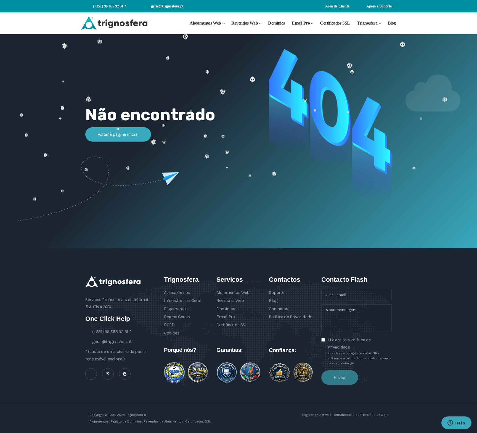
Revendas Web (244, 23)
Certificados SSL (335, 23)
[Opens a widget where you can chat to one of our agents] (456, 423)
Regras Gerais (177, 316)
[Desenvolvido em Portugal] (250, 372)
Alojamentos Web (205, 23)
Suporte (276, 292)
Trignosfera (367, 23)
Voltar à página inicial (118, 134)
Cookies (171, 333)
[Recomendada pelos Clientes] (279, 372)
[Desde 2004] (197, 372)
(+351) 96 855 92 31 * (109, 6)
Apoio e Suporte (378, 6)
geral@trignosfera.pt (167, 6)
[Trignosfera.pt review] (174, 372)
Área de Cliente (336, 6)
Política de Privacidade (290, 316)
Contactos (278, 308)
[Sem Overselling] (226, 372)
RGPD (169, 324)
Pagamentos (176, 308)
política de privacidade (360, 358)
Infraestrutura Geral (182, 300)
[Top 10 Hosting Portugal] (303, 372)
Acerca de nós (177, 292)
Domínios (276, 23)
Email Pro (301, 23)
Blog (392, 23)
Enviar (340, 377)
